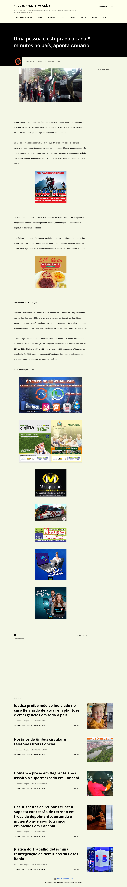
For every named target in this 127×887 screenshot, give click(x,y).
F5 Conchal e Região (31, 6)
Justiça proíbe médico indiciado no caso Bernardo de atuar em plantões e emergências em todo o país (46, 710)
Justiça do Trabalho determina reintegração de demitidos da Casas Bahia (46, 854)
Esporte (83, 17)
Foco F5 (94, 17)
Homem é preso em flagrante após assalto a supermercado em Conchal (46, 775)
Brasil (62, 17)
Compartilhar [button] (103, 69)
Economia (51, 17)
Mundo (72, 17)
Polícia (40, 17)
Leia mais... (76, 726)
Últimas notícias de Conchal (22, 17)
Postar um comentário (36, 726)
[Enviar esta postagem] (15, 636)
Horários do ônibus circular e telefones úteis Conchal (40, 741)
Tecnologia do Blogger (65, 879)
